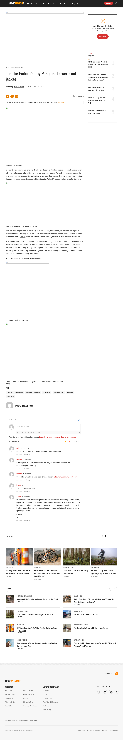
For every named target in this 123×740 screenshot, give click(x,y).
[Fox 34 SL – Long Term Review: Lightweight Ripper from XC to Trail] (104, 556)
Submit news (47, 698)
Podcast (46, 706)
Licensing (104, 730)
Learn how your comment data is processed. (57, 437)
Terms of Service (114, 730)
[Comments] (74, 96)
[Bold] (17, 432)
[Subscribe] (116, 691)
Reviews (70, 392)
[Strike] (25, 432)
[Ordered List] (28, 432)
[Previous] (102, 536)
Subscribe (108, 3)
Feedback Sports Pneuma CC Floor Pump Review (91, 628)
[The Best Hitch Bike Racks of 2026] (67, 614)
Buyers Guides (77, 4)
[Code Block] (36, 432)
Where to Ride (10, 702)
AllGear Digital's (20, 720)
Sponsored (66, 567)
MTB (27, 4)
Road (32, 4)
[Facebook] (99, 691)
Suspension (95, 567)
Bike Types (8, 690)
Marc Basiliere (19, 87)
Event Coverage (65, 4)
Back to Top (109, 673)
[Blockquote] (33, 432)
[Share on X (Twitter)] (12, 96)
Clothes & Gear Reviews (15, 392)
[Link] (39, 432)
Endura (22, 237)
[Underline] (23, 432)
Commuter (47, 392)
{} (41, 432)
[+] (44, 432)
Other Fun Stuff (28, 694)
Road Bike (10, 396)
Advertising (47, 710)
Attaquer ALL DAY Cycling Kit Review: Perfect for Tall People (38, 599)
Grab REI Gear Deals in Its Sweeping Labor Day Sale (35, 614)
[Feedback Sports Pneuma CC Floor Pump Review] (67, 628)
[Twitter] (105, 691)
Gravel (38, 4)
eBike (44, 4)
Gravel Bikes (38, 567)
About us (46, 690)
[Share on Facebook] (7, 96)
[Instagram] (110, 691)
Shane (18, 496)
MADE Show (9, 567)
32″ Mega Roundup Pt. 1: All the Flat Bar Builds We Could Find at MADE (98, 64)
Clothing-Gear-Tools (33, 392)
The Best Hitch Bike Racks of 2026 (86, 614)
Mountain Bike (59, 392)
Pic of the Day (9, 698)
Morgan (19, 473)
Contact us (46, 694)
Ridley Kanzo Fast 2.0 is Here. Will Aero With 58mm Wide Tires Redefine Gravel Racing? (98, 77)
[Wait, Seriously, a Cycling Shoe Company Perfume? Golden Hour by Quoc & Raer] (10, 643)
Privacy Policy (81, 730)
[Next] (105, 536)
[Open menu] (6, 4)
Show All (113, 589)
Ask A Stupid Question (50, 702)
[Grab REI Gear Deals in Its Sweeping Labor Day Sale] (76, 556)
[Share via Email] (16, 96)
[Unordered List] (31, 432)
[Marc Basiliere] (9, 406)
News (72, 567)
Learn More (61, 102)
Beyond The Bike (22, 640)
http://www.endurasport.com (65, 477)
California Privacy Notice (93, 730)
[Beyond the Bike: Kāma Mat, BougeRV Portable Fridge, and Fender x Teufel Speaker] (67, 643)
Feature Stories (53, 4)
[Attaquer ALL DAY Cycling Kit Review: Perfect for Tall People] (10, 599)
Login (78, 420)
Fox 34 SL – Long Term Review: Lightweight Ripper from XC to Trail (98, 100)
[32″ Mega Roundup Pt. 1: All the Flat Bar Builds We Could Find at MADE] (19, 556)
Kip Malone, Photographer (31, 258)
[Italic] (20, 432)
